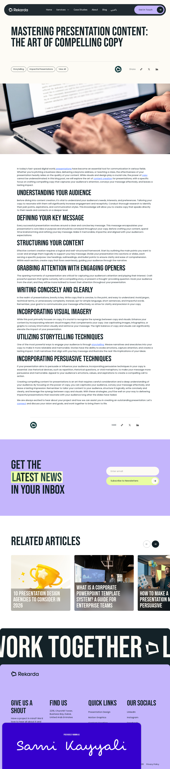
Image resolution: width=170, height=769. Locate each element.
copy (144, 175)
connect (21, 403)
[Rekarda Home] (25, 675)
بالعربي (114, 9)
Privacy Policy (152, 764)
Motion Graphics (97, 717)
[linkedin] (157, 69)
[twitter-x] (149, 69)
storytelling (98, 344)
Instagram (132, 717)
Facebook (132, 722)
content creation (103, 178)
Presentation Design (99, 712)
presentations (64, 168)
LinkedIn (131, 712)
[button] (62, 10)
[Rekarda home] (18, 10)
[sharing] (141, 69)
